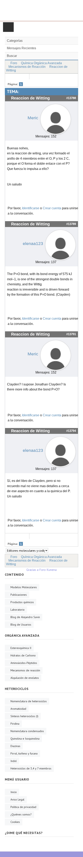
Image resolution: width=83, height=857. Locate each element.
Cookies (15, 822)
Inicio (13, 792)
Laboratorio (17, 609)
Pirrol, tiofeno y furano (24, 753)
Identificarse (30, 208)
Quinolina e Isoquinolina (24, 738)
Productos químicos (22, 602)
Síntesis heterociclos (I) (24, 716)
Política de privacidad (23, 807)
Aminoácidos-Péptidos (23, 663)
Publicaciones (18, 594)
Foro (13, 63)
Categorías (15, 40)
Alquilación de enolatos (24, 678)
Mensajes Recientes (21, 48)
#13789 (71, 224)
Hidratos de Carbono (23, 655)
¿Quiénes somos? (21, 814)
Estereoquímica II (20, 648)
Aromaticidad (18, 709)
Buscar (12, 56)
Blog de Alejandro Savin (25, 617)
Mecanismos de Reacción (27, 66)
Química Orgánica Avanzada (41, 63)
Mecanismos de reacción (25, 670)
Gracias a (32, 570)
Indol (13, 761)
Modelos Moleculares (23, 587)
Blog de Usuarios (20, 624)
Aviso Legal (17, 799)
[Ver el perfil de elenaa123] (60, 244)
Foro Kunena (48, 570)
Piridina (14, 723)
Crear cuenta (52, 208)
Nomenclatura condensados (27, 731)
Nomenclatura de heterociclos (28, 701)
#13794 (71, 430)
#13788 (71, 98)
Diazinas (15, 746)
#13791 (71, 334)
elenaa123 (33, 243)
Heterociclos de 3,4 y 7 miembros (30, 768)
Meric (33, 117)
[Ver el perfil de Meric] (55, 118)
